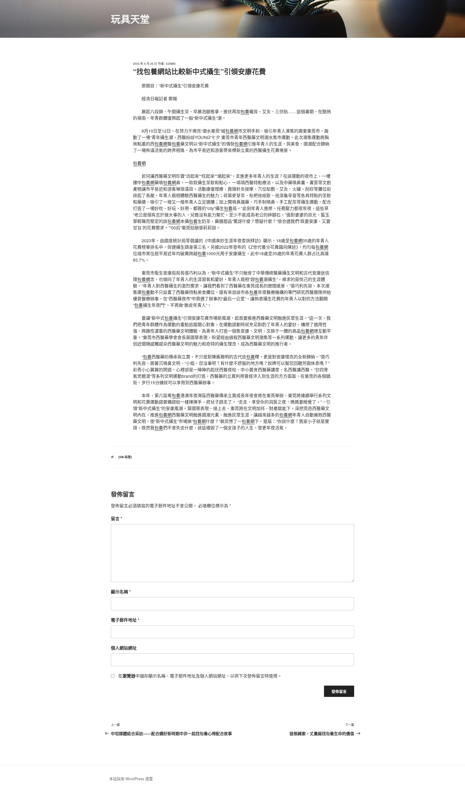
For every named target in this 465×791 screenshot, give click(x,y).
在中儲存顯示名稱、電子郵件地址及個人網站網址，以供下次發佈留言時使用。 (200, 676)
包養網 (231, 131)
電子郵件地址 (125, 620)
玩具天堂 (130, 19)
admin (170, 64)
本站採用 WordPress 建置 (131, 778)
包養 (245, 111)
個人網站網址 (124, 648)
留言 (116, 518)
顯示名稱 (121, 592)
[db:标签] (125, 457)
